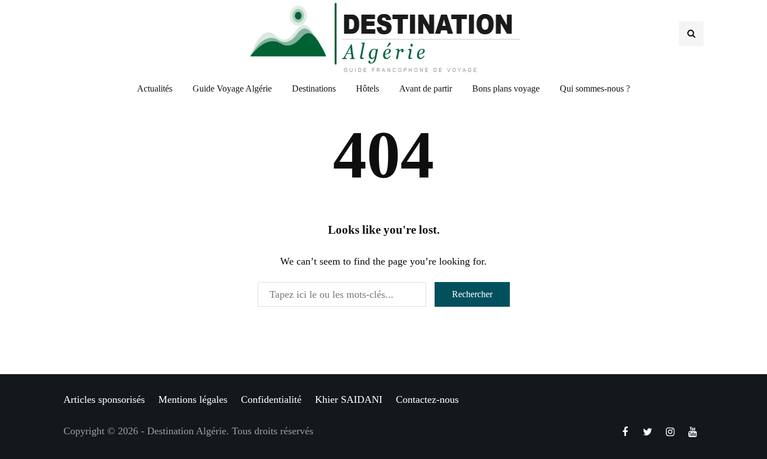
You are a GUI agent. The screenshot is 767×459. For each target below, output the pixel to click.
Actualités (154, 88)
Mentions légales (192, 399)
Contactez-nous (427, 399)
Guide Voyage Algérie (232, 88)
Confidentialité (271, 399)
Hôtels (367, 88)
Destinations (314, 88)
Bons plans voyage (506, 88)
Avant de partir (425, 88)
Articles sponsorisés (104, 399)
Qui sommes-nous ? (595, 88)
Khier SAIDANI (348, 399)
